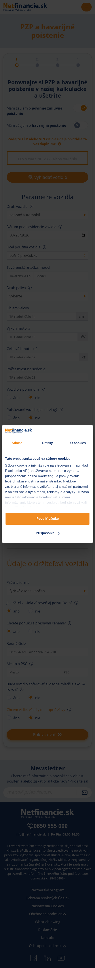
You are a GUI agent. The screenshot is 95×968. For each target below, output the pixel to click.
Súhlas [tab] (17, 443)
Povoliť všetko (47, 518)
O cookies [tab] (78, 443)
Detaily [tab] (47, 443)
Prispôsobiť (45, 533)
